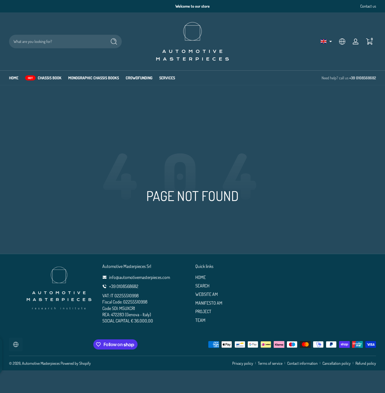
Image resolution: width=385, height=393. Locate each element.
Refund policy (365, 363)
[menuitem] (239, 277)
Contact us (368, 6)
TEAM (200, 320)
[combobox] (56, 41)
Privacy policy (242, 363)
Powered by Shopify (76, 363)
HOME (200, 277)
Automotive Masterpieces (41, 363)
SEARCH (202, 286)
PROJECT (203, 311)
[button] (326, 41)
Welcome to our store (192, 6)
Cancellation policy (336, 363)
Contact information (302, 363)
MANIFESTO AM (208, 303)
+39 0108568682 (362, 77)
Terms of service (270, 363)
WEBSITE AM (206, 294)
